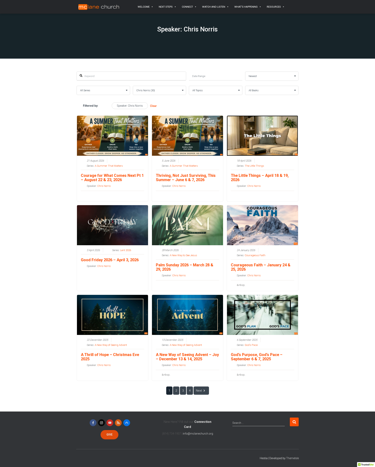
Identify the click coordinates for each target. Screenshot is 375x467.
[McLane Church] (99, 7)
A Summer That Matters (109, 165)
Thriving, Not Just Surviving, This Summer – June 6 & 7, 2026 (186, 177)
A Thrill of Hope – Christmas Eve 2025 (110, 356)
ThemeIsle (292, 458)
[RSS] (118, 422)
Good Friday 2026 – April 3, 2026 (110, 260)
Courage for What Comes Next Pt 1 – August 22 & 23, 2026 (112, 177)
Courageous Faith (255, 255)
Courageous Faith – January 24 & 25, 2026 (260, 267)
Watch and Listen (213, 6)
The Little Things (254, 165)
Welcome (144, 6)
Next (199, 390)
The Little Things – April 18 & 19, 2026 (260, 177)
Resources (274, 6)
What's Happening (246, 6)
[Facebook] (93, 422)
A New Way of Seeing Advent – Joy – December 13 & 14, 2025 (187, 356)
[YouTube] (109, 422)
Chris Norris (104, 185)
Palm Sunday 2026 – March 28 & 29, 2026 (184, 267)
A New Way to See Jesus (183, 255)
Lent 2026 (125, 250)
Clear (153, 105)
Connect (187, 6)
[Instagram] (101, 422)
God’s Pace (251, 344)
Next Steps (166, 6)
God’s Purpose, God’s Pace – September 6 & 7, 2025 (256, 356)
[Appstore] (126, 422)
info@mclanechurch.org (198, 433)
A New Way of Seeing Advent (111, 344)
